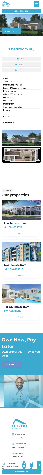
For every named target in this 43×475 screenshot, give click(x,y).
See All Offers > (12, 364)
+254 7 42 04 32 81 (21, 11)
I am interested (21, 471)
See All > (21, 233)
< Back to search (11, 31)
